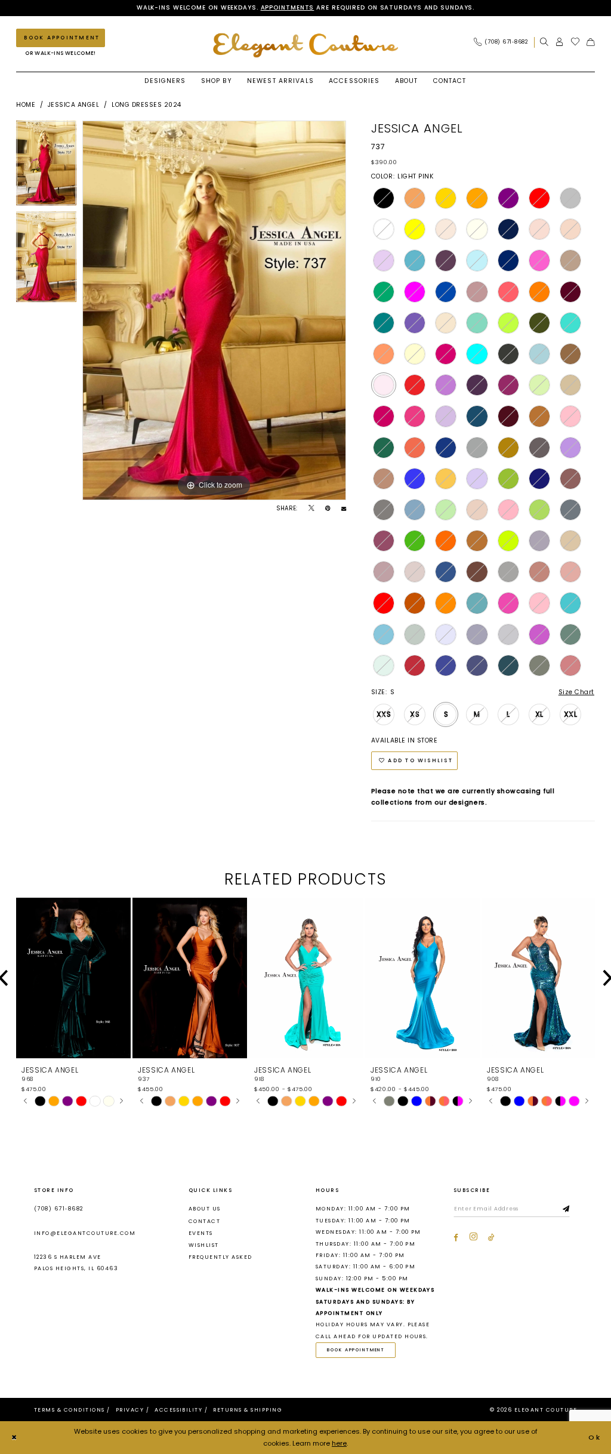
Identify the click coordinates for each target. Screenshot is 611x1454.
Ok (594, 1437)
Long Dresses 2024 (146, 104)
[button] (559, 42)
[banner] (305, 45)
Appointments (287, 7)
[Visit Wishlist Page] (575, 42)
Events (201, 1233)
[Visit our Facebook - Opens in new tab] (455, 1238)
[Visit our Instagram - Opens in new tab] (473, 1237)
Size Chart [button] (576, 692)
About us (205, 1208)
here (339, 1443)
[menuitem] (503, 42)
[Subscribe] (566, 1209)
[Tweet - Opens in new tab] (311, 509)
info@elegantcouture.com (84, 1233)
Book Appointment (356, 1350)
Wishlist (204, 1245)
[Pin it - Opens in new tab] (327, 509)
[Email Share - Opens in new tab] (343, 508)
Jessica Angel (74, 104)
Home (25, 104)
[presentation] (73, 978)
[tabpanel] (46, 166)
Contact (204, 1221)
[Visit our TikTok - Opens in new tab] (491, 1238)
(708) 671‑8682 (59, 1208)
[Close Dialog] (14, 1438)
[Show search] (544, 42)
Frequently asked (220, 1257)
